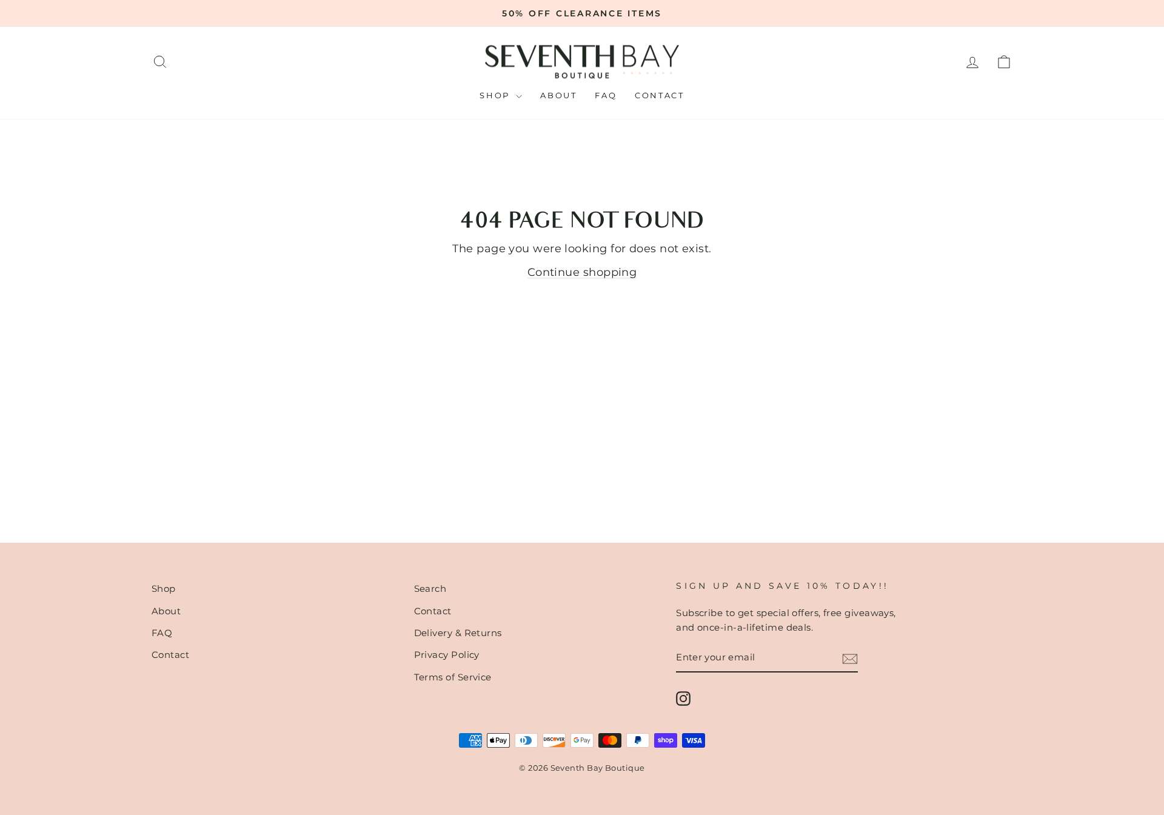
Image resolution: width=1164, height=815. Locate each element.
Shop (496, 95)
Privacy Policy (447, 654)
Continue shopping (582, 272)
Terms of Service (453, 677)
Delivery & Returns (458, 633)
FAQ (606, 95)
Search (430, 588)
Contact (659, 95)
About (558, 95)
